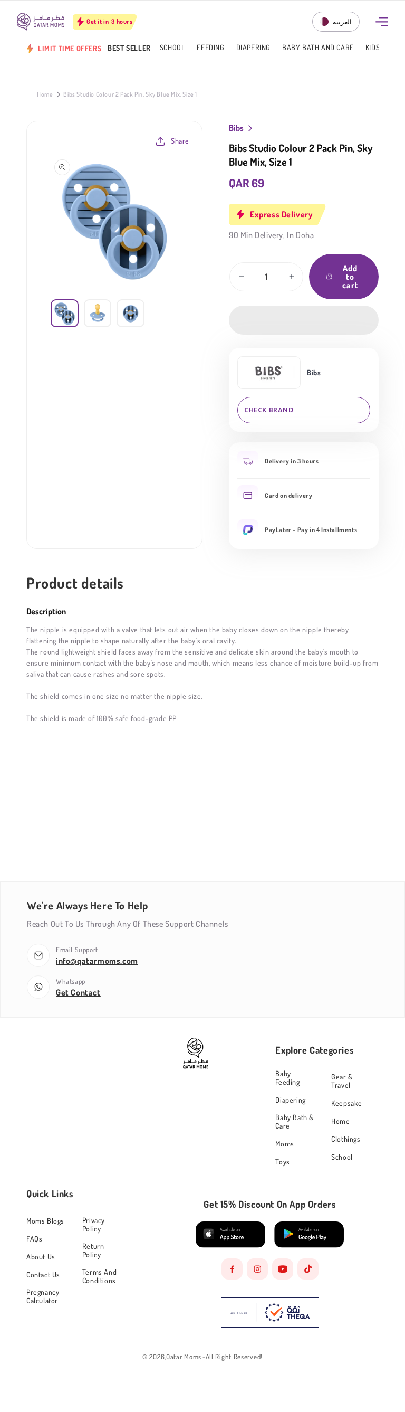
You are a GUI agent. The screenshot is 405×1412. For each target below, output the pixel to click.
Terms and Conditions (99, 1276)
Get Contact (78, 992)
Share (180, 140)
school (342, 1156)
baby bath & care (294, 1121)
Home (45, 94)
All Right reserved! (234, 1356)
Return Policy (93, 1250)
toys (282, 1161)
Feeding (210, 48)
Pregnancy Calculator (42, 1296)
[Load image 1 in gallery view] (65, 313)
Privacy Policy (93, 1224)
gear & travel (342, 1080)
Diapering (253, 48)
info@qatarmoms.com (97, 960)
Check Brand (269, 410)
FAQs (34, 1238)
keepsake (346, 1102)
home (340, 1120)
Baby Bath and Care (318, 48)
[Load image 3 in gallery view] (130, 313)
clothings (345, 1138)
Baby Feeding (287, 1077)
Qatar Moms (183, 1356)
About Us (40, 1256)
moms (284, 1143)
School (173, 48)
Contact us (43, 1274)
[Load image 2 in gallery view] (98, 313)
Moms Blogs (45, 1221)
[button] (304, 320)
